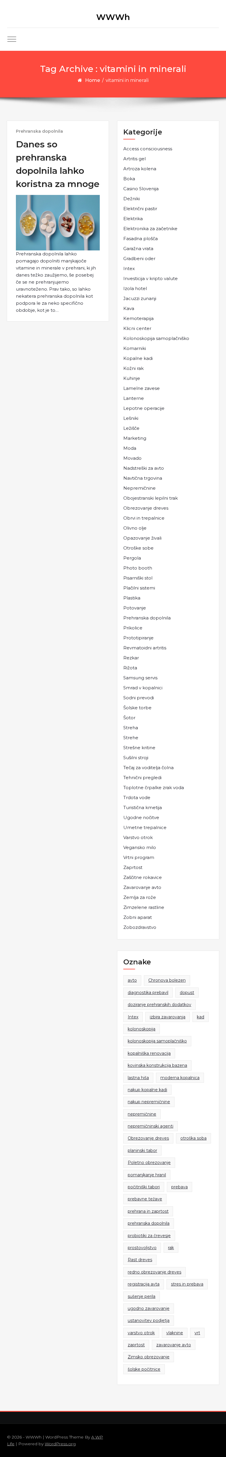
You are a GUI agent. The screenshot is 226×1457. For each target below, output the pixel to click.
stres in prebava (187, 1284)
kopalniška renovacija (149, 1053)
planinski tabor (142, 1150)
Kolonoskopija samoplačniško (156, 338)
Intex (129, 268)
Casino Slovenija (141, 188)
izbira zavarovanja (167, 1017)
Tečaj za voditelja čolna (148, 767)
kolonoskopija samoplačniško (157, 1041)
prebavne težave (145, 1199)
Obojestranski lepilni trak (150, 498)
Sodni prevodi (138, 697)
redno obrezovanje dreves (154, 1272)
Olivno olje (135, 528)
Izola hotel (135, 288)
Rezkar (131, 658)
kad (200, 1017)
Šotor (129, 717)
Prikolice (132, 628)
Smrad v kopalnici (142, 687)
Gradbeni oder (139, 258)
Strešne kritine (139, 747)
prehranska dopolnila (149, 1223)
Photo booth (137, 568)
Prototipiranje (138, 638)
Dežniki (131, 198)
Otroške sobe (138, 548)
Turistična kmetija (142, 807)
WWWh (113, 17)
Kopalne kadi (138, 358)
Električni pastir (140, 208)
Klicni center (137, 328)
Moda (129, 448)
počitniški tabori (144, 1187)
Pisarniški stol (137, 578)
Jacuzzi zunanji (139, 298)
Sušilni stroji (135, 757)
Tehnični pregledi (142, 777)
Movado (132, 458)
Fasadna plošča (140, 238)
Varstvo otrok (138, 837)
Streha (130, 727)
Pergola (132, 558)
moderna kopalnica (180, 1077)
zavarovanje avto (173, 1344)
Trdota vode (136, 797)
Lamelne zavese (141, 388)
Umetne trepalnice (145, 827)
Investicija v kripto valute (150, 278)
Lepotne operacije (143, 408)
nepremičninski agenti (150, 1126)
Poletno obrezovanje (149, 1162)
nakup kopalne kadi (147, 1089)
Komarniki (134, 348)
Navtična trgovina (142, 478)
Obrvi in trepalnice (143, 518)
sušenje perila (141, 1296)
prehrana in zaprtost (148, 1211)
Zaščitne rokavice (142, 877)
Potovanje (134, 608)
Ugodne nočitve (141, 817)
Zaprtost (132, 867)
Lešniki (130, 418)
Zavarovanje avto (142, 887)
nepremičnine (142, 1114)
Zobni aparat (137, 917)
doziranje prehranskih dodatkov (159, 1004)
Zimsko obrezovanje (149, 1357)
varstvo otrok (141, 1332)
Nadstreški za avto (143, 468)
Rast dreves (140, 1259)
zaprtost (136, 1344)
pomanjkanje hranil (147, 1175)
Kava (128, 308)
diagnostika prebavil (148, 992)
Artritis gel (134, 158)
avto (132, 980)
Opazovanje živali (142, 538)
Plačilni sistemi (139, 588)
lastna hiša (138, 1077)
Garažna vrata (138, 248)
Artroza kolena (139, 168)
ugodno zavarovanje (149, 1308)
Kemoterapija (138, 318)
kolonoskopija (141, 1029)
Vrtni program (138, 857)
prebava (179, 1187)
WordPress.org (60, 1443)
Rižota (130, 668)
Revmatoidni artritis (144, 648)
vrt (197, 1332)
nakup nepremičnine (149, 1101)
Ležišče (131, 428)
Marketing (134, 438)
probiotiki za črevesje (149, 1235)
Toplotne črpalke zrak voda (153, 787)
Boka (129, 178)
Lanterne (133, 398)
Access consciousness (147, 148)
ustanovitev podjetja (149, 1320)
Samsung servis (140, 678)
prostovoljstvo (142, 1247)
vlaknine (174, 1332)
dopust (187, 992)
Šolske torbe (137, 707)
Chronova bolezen (167, 980)
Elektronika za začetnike (150, 228)
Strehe (130, 737)
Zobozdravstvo (139, 927)
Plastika (131, 598)
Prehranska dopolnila (39, 131)
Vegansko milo (139, 847)
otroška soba (193, 1138)
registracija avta (143, 1284)
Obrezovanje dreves (145, 508)
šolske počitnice (144, 1369)
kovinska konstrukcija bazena (157, 1065)
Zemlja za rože (139, 897)
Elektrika (133, 218)
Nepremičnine (139, 488)
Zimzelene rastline (143, 907)
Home (92, 80)
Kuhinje (131, 378)
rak (171, 1247)
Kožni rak (133, 368)
